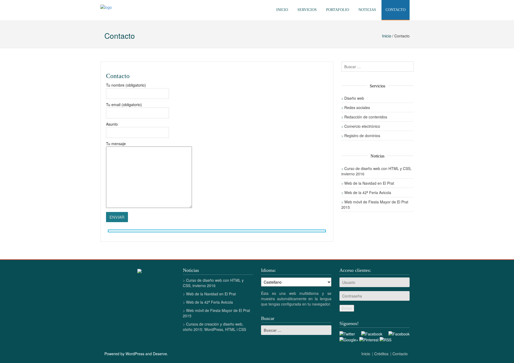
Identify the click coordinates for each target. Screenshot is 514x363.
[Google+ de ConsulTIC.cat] (348, 339)
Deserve (160, 353)
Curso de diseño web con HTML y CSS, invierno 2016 (213, 282)
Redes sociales (357, 107)
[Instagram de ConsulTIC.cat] (399, 333)
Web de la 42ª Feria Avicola (367, 192)
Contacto (396, 10)
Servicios (307, 10)
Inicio (282, 10)
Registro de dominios (362, 135)
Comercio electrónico (362, 126)
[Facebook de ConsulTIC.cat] (371, 333)
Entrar (347, 308)
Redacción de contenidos (365, 116)
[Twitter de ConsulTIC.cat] (347, 333)
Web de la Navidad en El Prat (369, 183)
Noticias (367, 10)
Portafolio (337, 10)
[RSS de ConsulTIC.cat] (385, 339)
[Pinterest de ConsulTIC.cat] (369, 339)
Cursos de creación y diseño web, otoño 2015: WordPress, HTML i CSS (214, 326)
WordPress (135, 353)
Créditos (381, 353)
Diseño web (354, 98)
